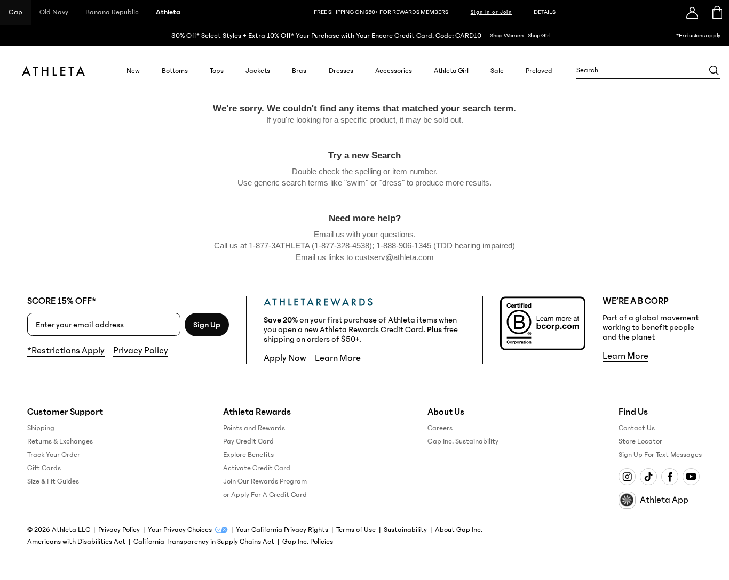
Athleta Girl (451, 71)
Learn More (338, 358)
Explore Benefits (248, 454)
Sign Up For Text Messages (660, 454)
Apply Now (285, 358)
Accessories (393, 71)
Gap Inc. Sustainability (462, 441)
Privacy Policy (140, 350)
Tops (217, 71)
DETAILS (545, 12)
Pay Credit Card (248, 441)
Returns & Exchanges (60, 441)
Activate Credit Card (256, 468)
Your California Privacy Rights (282, 530)
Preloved (539, 71)
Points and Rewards (254, 428)
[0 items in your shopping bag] (716, 12)
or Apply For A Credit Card (265, 494)
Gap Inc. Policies (307, 541)
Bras (299, 71)
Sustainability (405, 530)
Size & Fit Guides (53, 481)
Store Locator (640, 441)
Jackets (257, 71)
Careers (440, 428)
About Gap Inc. (458, 530)
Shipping (40, 428)
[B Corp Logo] (542, 323)
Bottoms (175, 71)
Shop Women (507, 35)
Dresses (341, 71)
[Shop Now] (364, 35)
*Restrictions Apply (66, 350)
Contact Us (637, 428)
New (133, 71)
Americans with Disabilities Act (76, 541)
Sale (497, 71)
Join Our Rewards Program (265, 481)
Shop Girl (539, 35)
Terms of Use (356, 530)
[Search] (714, 70)
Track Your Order (53, 454)
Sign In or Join (491, 12)
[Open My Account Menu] (692, 12)
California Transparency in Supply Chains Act (203, 541)
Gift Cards (44, 468)
